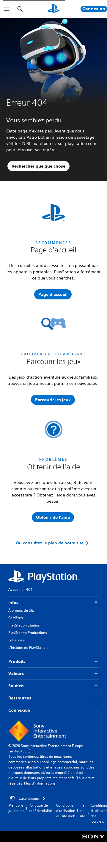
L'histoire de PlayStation (28, 647)
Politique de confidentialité (40, 808)
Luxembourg (29, 798)
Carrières (15, 617)
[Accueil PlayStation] (53, 9)
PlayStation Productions (27, 632)
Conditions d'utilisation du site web (65, 810)
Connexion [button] (19, 710)
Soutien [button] (16, 685)
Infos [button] (13, 602)
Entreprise (16, 640)
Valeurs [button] (16, 673)
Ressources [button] (19, 698)
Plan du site (82, 810)
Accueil (14, 589)
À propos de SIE (21, 610)
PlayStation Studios (24, 625)
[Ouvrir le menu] (6, 9)
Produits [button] (17, 661)
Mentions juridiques (16, 808)
